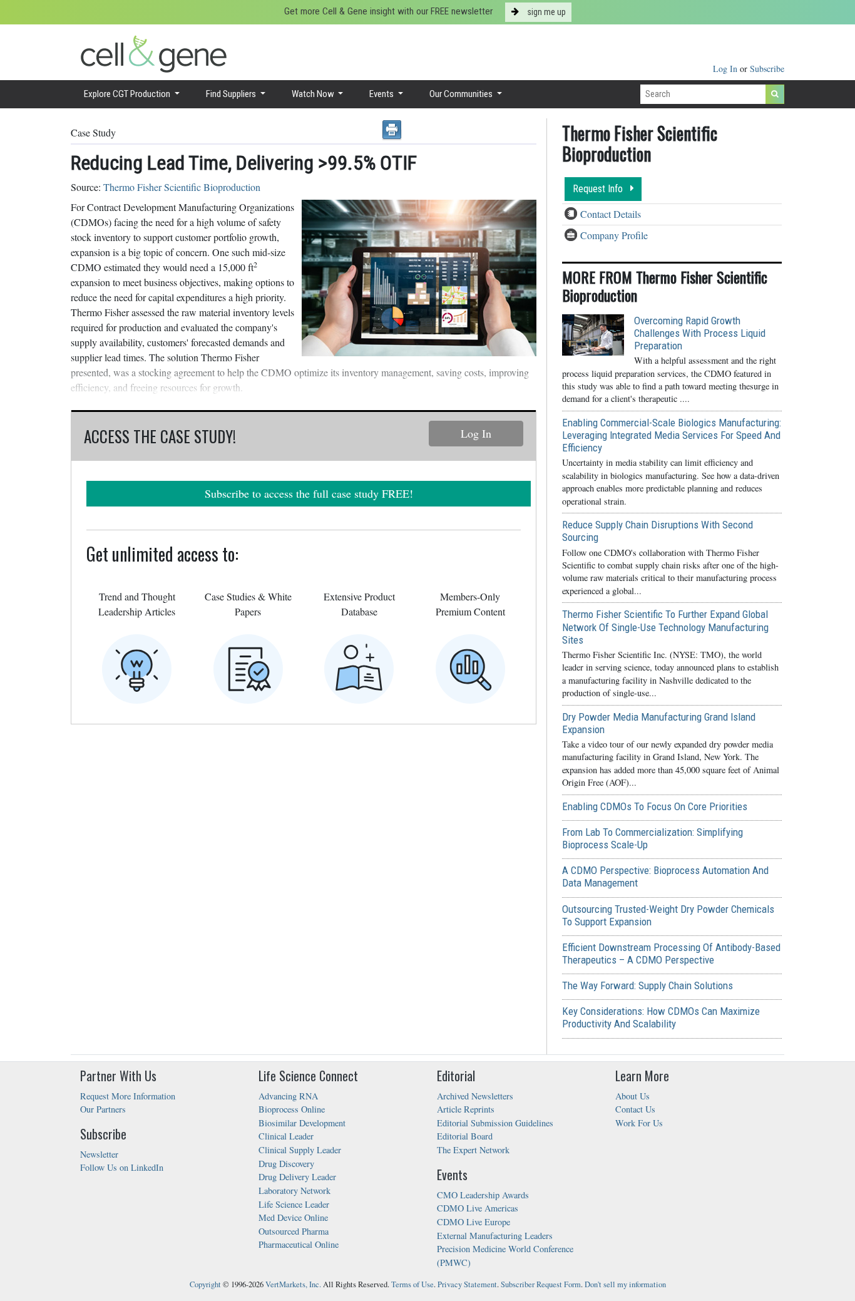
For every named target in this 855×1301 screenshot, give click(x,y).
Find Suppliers (232, 94)
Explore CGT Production (128, 94)
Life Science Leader (294, 1204)
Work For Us (639, 1123)
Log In (726, 69)
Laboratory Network (294, 1190)
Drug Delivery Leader (297, 1177)
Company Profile (614, 235)
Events (382, 94)
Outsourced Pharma (294, 1231)
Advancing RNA (288, 1096)
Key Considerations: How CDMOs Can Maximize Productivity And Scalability (661, 1017)
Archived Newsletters (475, 1096)
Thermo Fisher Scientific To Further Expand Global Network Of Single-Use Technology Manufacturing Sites (665, 626)
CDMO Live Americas (477, 1208)
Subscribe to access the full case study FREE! (309, 493)
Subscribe (767, 69)
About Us (632, 1096)
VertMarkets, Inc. (293, 1284)
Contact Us (635, 1109)
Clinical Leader (286, 1136)
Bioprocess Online (292, 1109)
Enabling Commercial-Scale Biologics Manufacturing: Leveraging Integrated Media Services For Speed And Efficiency (671, 435)
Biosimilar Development (302, 1123)
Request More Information (127, 1096)
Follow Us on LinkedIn (121, 1167)
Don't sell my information (625, 1284)
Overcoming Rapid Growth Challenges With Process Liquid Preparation (699, 333)
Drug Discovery (286, 1164)
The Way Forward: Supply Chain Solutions (647, 985)
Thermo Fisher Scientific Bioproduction (181, 186)
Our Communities (461, 94)
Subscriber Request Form (541, 1284)
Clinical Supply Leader (300, 1150)
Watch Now (314, 94)
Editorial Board (465, 1136)
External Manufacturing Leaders (495, 1236)
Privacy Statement (467, 1284)
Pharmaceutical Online (299, 1244)
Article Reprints (465, 1109)
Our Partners (103, 1109)
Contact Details (610, 213)
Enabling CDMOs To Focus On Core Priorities (654, 806)
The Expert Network (473, 1150)
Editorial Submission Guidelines (495, 1123)
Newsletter (99, 1154)
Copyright (205, 1284)
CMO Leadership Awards (483, 1195)
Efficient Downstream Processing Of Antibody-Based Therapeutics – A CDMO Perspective (671, 953)
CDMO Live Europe (473, 1222)
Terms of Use (412, 1284)
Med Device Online (293, 1217)
